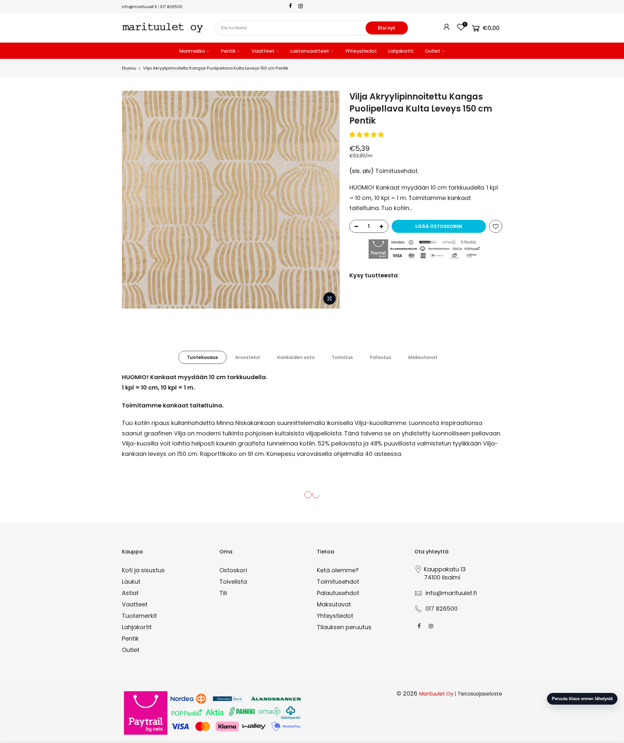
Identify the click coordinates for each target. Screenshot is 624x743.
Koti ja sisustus (143, 570)
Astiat (130, 593)
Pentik (228, 50)
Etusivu (129, 68)
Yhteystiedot (361, 50)
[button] (367, 134)
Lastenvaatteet (310, 50)
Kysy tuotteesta (373, 275)
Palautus (380, 357)
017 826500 (171, 6)
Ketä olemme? (338, 570)
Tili (223, 593)
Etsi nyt (386, 28)
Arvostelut (247, 357)
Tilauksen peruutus (344, 627)
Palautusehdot (338, 593)
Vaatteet (263, 50)
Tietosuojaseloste (480, 693)
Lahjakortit (137, 627)
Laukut (131, 581)
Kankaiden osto (296, 357)
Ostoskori (233, 570)
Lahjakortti (400, 50)
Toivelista (233, 581)
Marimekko (192, 50)
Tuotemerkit (139, 616)
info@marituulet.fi (139, 6)
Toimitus (342, 357)
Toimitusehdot (396, 171)
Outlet (432, 50)
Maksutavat (422, 357)
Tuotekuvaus (202, 357)
